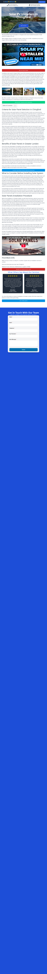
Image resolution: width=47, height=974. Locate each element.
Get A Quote (23, 25)
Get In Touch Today (23, 70)
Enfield (28, 266)
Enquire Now (23, 304)
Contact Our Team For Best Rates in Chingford (24, 170)
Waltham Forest (5, 266)
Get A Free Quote (23, 300)
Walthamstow (18, 266)
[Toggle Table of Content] (14, 106)
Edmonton (12, 266)
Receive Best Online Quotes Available (23, 102)
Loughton (24, 266)
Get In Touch (42, 1)
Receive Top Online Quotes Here (23, 269)
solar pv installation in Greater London (23, 296)
